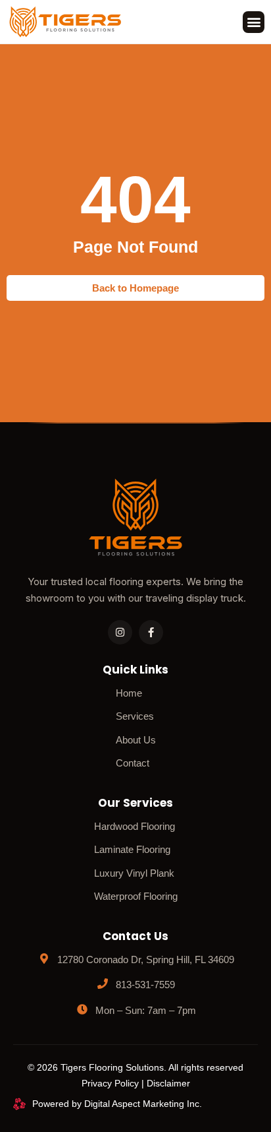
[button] (253, 22)
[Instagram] (120, 632)
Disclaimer (168, 1083)
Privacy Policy (110, 1083)
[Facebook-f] (151, 632)
